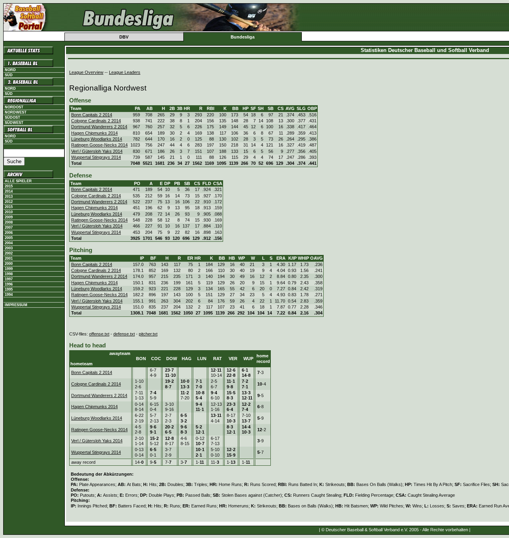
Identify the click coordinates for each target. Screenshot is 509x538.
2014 (9, 191)
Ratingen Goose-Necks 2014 (99, 145)
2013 (9, 197)
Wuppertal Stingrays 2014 (96, 157)
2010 (9, 212)
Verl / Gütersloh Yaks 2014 (96, 151)
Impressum (16, 305)
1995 (9, 289)
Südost (12, 118)
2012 (9, 202)
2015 (9, 186)
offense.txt (99, 334)
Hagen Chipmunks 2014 (94, 133)
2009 (9, 217)
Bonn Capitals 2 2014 (91, 114)
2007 (9, 227)
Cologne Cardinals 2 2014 (96, 120)
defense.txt (124, 334)
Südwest (14, 123)
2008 (9, 222)
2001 (9, 258)
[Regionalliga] (34, 100)
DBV (123, 37)
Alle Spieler (18, 181)
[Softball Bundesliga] (34, 129)
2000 (9, 264)
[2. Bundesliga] (34, 82)
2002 (9, 253)
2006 (9, 233)
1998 (9, 274)
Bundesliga (242, 37)
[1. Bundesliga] (34, 63)
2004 (9, 243)
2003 (9, 248)
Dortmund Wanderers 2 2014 (99, 126)
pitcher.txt (148, 334)
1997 (9, 279)
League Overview (86, 72)
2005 (9, 238)
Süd (9, 75)
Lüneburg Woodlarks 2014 (96, 139)
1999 (9, 269)
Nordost (14, 107)
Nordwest (16, 112)
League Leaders (124, 72)
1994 (9, 295)
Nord (10, 70)
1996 (9, 284)
